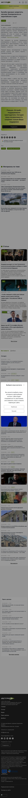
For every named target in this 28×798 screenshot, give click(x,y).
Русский (14, 411)
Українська (14, 407)
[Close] (24, 385)
